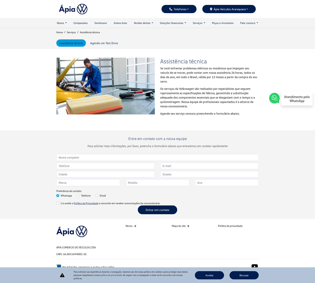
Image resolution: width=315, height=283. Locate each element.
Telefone (86, 195)
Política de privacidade (230, 225)
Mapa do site (179, 225)
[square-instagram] (246, 266)
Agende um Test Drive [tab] (104, 43)
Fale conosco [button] (248, 22)
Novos (129, 225)
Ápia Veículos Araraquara (230, 9)
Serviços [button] (198, 22)
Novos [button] (61, 22)
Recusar (244, 275)
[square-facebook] (238, 266)
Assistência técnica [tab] (71, 43)
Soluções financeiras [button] (172, 22)
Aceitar (209, 275)
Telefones (180, 9)
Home (59, 32)
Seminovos (100, 22)
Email (103, 195)
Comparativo (80, 22)
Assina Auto (120, 22)
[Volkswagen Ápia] (73, 9)
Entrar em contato (157, 210)
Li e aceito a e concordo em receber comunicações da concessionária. (110, 203)
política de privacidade (111, 275)
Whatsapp (66, 195)
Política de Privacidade (86, 203)
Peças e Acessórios (223, 22)
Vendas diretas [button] (142, 22)
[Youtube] (254, 266)
